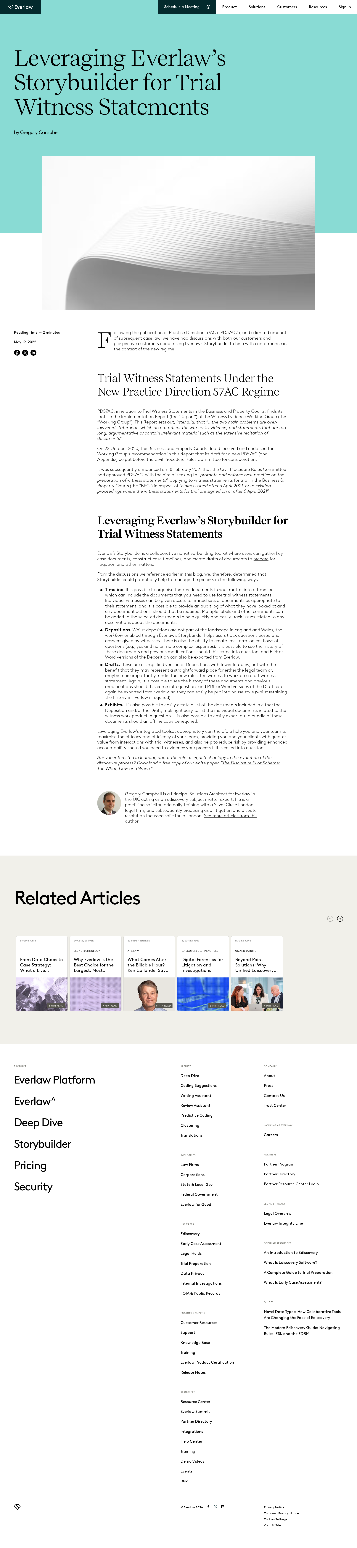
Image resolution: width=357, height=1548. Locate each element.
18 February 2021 (184, 469)
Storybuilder (42, 1144)
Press (268, 1085)
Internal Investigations (201, 1283)
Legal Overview (277, 1213)
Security (33, 1186)
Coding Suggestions (199, 1085)
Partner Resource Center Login (291, 1184)
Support (188, 1332)
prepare (260, 558)
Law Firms (190, 1164)
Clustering (190, 1125)
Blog (185, 1481)
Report (150, 422)
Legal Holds (191, 1253)
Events (186, 1471)
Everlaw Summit (195, 1411)
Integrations (192, 1431)
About (269, 1075)
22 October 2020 (121, 448)
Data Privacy (192, 1273)
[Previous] (330, 919)
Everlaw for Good (196, 1204)
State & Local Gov (197, 1184)
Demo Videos (192, 1461)
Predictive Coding (197, 1115)
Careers (271, 1134)
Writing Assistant (196, 1095)
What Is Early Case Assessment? (293, 1282)
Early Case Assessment (201, 1243)
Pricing (30, 1165)
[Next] (340, 919)
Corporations (193, 1174)
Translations (191, 1135)
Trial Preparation (196, 1263)
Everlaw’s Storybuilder (119, 553)
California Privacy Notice (281, 1513)
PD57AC (228, 332)
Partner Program (279, 1164)
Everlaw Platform (54, 1079)
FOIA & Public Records (200, 1293)
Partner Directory (196, 1421)
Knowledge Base (195, 1342)
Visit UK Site (272, 1525)
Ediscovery (190, 1233)
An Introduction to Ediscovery (291, 1252)
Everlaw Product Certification (207, 1362)
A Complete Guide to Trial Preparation (298, 1272)
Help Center (191, 1441)
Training (188, 1352)
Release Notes (193, 1372)
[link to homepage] (17, 1508)
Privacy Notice (274, 1507)
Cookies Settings (275, 1519)
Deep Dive (38, 1122)
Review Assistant (195, 1105)
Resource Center (195, 1401)
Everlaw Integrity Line (283, 1223)
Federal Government (199, 1194)
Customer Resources (199, 1322)
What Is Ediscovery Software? (290, 1262)
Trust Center (275, 1105)
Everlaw (35, 1101)
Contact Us (274, 1095)
